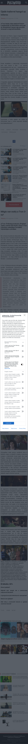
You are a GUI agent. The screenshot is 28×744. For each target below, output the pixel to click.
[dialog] (14, 372)
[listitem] (14, 342)
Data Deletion (5, 428)
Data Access (14, 428)
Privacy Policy (22, 428)
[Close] (25, 315)
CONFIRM (8, 423)
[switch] (22, 346)
